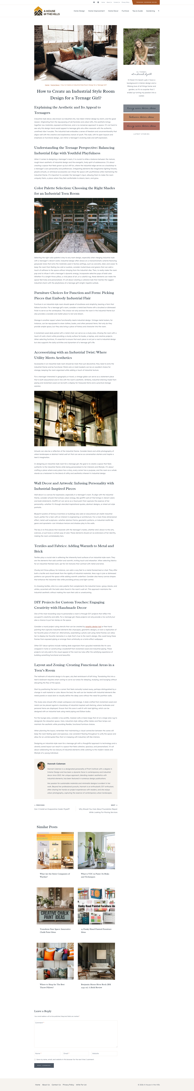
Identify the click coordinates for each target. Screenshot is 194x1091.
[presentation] (55, 850)
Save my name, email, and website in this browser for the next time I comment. (65, 1059)
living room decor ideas (141, 108)
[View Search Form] (159, 11)
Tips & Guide (137, 11)
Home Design (79, 11)
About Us (109, 2)
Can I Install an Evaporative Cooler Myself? (52, 807)
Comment (39, 1023)
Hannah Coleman (56, 763)
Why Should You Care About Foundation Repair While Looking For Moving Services (98, 808)
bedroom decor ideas (141, 117)
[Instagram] (98, 2)
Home (103, 2)
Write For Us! (81, 1085)
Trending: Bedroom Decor (146, 2)
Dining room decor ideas (141, 126)
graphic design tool (93, 626)
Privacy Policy (125, 2)
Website (95, 1053)
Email (66, 1053)
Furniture (125, 11)
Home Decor (113, 11)
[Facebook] (94, 2)
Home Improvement (96, 11)
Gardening (150, 11)
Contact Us (117, 2)
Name (38, 1053)
